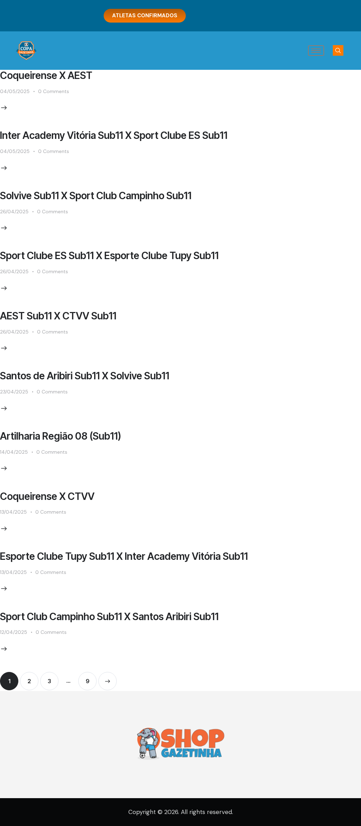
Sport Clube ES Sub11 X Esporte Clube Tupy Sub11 (109, 256)
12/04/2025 (13, 632)
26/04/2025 (14, 211)
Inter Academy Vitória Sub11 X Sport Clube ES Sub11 (113, 135)
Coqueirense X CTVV (47, 496)
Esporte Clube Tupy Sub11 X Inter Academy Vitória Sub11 (124, 556)
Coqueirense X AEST (46, 75)
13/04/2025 (13, 512)
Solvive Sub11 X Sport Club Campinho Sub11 (95, 196)
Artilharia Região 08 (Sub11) (60, 436)
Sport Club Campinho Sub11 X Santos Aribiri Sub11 (109, 617)
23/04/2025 (14, 391)
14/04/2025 (14, 452)
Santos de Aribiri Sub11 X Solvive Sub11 (84, 376)
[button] (338, 50)
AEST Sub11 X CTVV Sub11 (58, 316)
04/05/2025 (15, 91)
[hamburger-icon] (316, 50)
